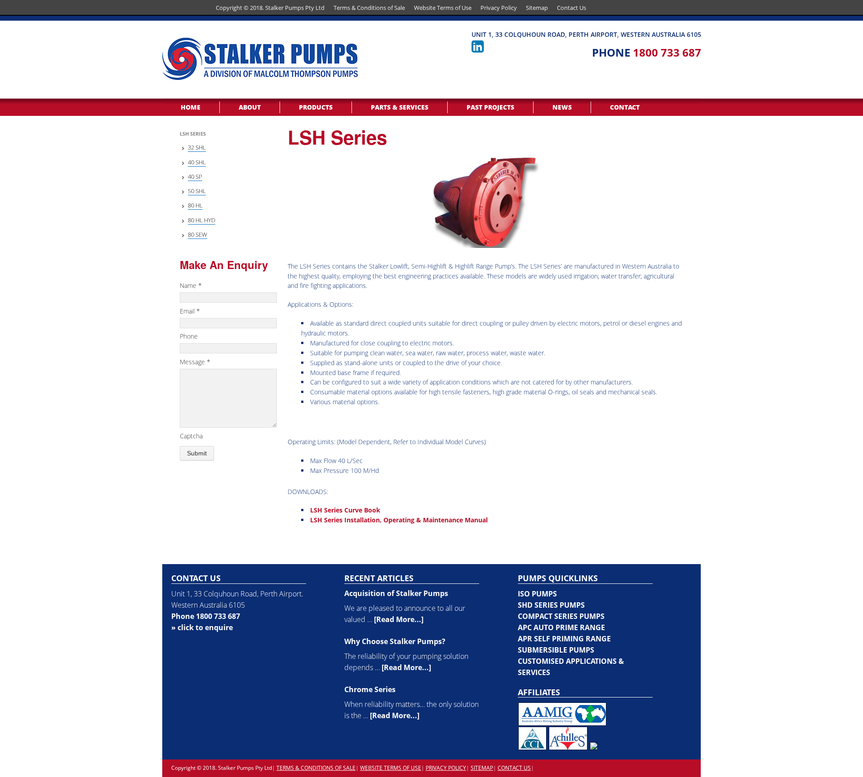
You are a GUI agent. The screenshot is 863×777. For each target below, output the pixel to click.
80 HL (195, 205)
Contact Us (571, 8)
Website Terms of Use (443, 8)
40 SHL (197, 162)
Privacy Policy (498, 8)
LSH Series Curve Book (345, 510)
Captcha (191, 436)
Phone (189, 336)
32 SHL (197, 147)
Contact (625, 107)
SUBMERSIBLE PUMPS (556, 650)
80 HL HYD (201, 220)
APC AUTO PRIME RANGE (561, 627)
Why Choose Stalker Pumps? (394, 641)
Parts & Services (399, 107)
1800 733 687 (667, 52)
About (250, 107)
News (562, 107)
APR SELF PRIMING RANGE (564, 639)
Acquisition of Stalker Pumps (396, 593)
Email (190, 311)
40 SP (195, 176)
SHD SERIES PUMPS (551, 605)
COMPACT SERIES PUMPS (561, 616)
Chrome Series (370, 689)
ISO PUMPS (537, 594)
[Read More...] (398, 619)
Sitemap (537, 8)
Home (190, 107)
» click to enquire (202, 627)
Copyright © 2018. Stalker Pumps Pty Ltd (270, 8)
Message (195, 362)
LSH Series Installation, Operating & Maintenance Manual (399, 520)
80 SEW (197, 234)
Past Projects (490, 107)
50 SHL (197, 191)
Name (191, 285)
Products (316, 107)
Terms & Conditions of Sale (369, 8)
